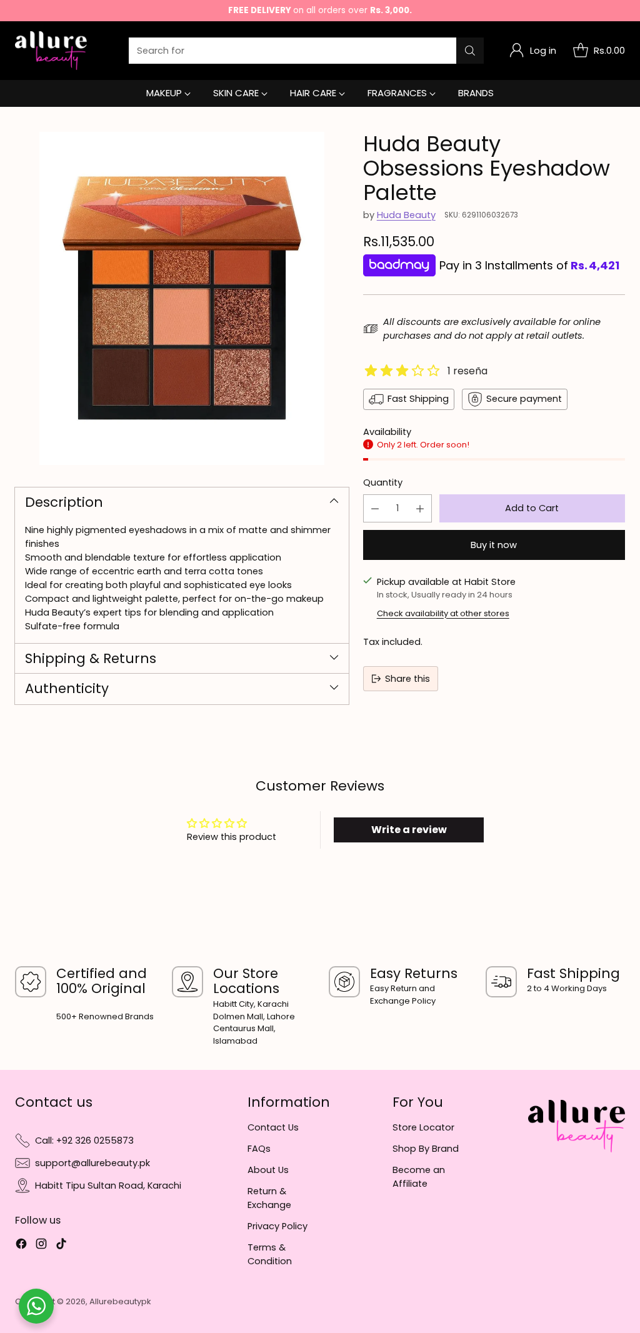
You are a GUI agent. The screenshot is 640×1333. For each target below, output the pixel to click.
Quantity (382, 482)
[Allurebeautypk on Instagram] (41, 1245)
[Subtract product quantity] (375, 508)
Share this (407, 678)
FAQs (259, 1148)
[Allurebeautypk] (51, 50)
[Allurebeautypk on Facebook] (21, 1245)
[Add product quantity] (420, 508)
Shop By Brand (425, 1148)
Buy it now (494, 545)
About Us (268, 1170)
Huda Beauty (406, 215)
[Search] (470, 50)
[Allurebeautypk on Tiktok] (61, 1245)
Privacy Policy (278, 1226)
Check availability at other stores (443, 613)
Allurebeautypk (120, 1301)
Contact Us (273, 1127)
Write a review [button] (409, 829)
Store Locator (423, 1127)
